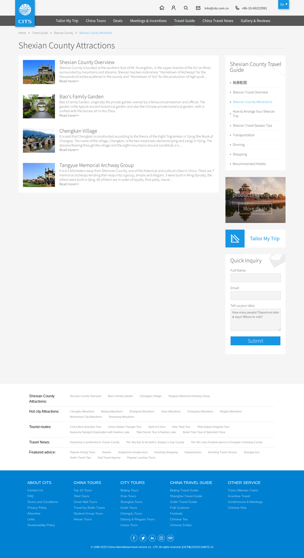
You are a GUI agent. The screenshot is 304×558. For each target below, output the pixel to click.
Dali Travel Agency (109, 457)
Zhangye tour (252, 452)
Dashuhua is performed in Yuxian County (95, 442)
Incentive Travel (239, 496)
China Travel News (218, 20)
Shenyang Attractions (121, 416)
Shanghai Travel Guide (186, 496)
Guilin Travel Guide (183, 502)
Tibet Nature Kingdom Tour (213, 426)
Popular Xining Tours (82, 452)
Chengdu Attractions (82, 411)
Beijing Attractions (112, 411)
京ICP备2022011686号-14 (197, 547)
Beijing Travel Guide (184, 490)
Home (22, 33)
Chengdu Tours (131, 513)
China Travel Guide (191, 482)
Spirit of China (156, 426)
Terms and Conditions (42, 502)
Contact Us (35, 490)
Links (31, 519)
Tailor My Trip (67, 20)
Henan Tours (83, 519)
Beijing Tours (129, 490)
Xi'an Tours (128, 496)
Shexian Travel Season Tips (252, 125)
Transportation (244, 135)
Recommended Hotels (249, 164)
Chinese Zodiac (181, 525)
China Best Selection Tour (85, 426)
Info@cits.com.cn (217, 8)
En (282, 4)
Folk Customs (179, 507)
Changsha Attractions (200, 411)
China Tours (96, 20)
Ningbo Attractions (231, 411)
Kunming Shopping (166, 452)
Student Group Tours (88, 513)
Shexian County (63, 33)
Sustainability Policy (41, 525)
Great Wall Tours (85, 502)
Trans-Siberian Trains (243, 490)
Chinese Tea (179, 519)
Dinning (239, 144)
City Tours (132, 482)
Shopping (240, 154)
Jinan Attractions (171, 411)
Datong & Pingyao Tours (137, 519)
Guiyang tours (192, 452)
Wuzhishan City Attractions (86, 416)
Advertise (34, 513)
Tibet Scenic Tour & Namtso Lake (156, 432)
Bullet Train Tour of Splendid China (204, 432)
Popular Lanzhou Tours (141, 457)
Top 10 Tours (83, 490)
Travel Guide (184, 20)
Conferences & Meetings (245, 502)
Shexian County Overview (86, 62)
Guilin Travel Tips (80, 457)
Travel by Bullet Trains (89, 507)
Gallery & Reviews (255, 20)
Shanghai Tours (131, 502)
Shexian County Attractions (252, 102)
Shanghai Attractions (141, 411)
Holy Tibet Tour (181, 426)
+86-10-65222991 (254, 8)
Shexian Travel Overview (250, 92)
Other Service (244, 482)
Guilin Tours (128, 507)
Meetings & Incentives (148, 20)
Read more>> (69, 81)
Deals (118, 20)
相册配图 (240, 82)
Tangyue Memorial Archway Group (96, 165)
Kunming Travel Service (222, 452)
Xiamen (106, 452)
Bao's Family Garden (81, 96)
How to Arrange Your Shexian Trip (254, 113)
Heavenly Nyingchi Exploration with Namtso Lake (100, 432)
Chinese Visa (237, 507)
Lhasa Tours (129, 525)
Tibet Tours (81, 496)
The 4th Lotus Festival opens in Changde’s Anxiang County (226, 442)
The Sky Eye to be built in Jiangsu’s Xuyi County (155, 442)
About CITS (39, 482)
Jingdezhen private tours (133, 452)
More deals (255, 208)
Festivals (176, 513)
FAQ (30, 496)
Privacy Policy (37, 507)
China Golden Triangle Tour (125, 426)
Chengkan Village (78, 131)
